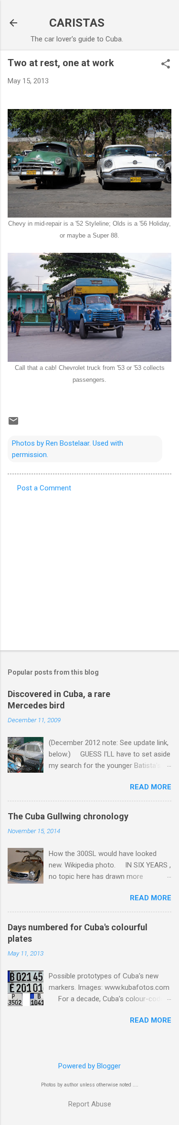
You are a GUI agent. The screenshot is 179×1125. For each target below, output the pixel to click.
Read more (150, 787)
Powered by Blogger (89, 1066)
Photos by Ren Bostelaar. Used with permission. (67, 449)
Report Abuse (89, 1104)
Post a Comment (44, 488)
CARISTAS (77, 23)
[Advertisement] (89, 568)
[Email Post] (13, 424)
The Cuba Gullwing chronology (68, 816)
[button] (165, 64)
